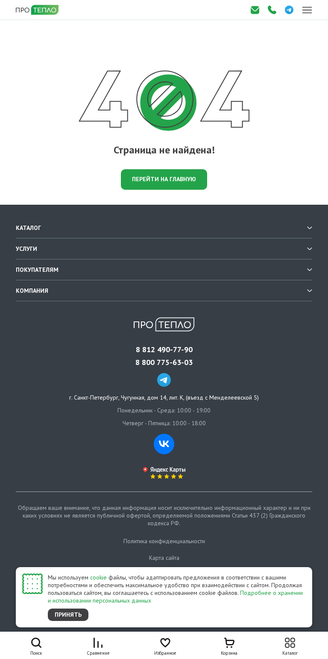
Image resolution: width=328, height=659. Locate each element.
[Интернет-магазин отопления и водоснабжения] (38, 9)
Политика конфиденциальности (164, 541)
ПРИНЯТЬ (68, 614)
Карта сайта (164, 558)
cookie (98, 577)
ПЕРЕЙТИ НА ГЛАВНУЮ (164, 179)
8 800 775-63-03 (164, 362)
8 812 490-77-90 (164, 349)
